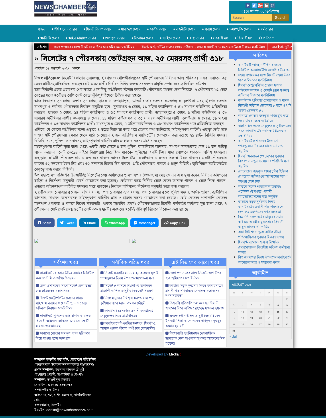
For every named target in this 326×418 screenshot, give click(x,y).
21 (269, 318)
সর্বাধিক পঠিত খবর (130, 262)
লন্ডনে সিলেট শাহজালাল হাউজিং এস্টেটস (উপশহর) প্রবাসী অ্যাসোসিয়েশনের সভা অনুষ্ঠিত (259, 191)
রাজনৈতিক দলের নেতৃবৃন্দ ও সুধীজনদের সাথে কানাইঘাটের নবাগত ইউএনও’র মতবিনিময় (264, 130)
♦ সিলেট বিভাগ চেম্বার (97, 28)
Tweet (69, 223)
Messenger (147, 223)
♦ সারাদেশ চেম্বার (129, 28)
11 (242, 311)
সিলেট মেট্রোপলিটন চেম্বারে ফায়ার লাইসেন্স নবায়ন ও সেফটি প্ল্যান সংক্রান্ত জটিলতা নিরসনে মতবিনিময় (196, 46)
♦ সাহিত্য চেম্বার (170, 37)
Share (47, 223)
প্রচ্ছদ (41, 28)
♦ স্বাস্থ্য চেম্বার (195, 37)
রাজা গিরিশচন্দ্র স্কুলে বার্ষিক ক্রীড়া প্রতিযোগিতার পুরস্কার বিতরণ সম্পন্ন (261, 234)
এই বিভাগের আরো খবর (195, 262)
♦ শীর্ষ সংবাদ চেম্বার (64, 28)
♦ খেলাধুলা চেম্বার (113, 37)
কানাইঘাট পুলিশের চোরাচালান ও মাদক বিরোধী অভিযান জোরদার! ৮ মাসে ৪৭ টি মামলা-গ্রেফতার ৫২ (63, 320)
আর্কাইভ (260, 272)
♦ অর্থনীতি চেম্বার (48, 37)
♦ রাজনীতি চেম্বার (184, 28)
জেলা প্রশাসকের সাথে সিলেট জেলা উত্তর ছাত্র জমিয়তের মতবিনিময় (87, 46)
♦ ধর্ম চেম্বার (265, 28)
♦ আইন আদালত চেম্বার (81, 37)
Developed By (163, 354)
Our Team (266, 37)
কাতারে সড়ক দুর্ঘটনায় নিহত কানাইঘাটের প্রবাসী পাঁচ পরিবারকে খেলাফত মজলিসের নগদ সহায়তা (194, 290)
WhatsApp (117, 223)
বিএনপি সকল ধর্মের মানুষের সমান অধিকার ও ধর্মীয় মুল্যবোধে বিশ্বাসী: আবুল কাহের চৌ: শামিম (261, 221)
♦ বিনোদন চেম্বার (142, 37)
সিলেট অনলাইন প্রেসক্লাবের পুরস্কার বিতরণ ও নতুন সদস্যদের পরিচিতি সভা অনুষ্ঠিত (263, 161)
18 (242, 318)
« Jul (233, 336)
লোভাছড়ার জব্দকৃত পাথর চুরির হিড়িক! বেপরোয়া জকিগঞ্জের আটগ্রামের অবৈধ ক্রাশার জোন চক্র (263, 176)
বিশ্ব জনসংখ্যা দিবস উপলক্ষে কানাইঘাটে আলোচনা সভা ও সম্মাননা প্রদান (264, 259)
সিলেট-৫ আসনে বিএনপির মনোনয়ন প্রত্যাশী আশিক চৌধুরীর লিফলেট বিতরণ (126, 288)
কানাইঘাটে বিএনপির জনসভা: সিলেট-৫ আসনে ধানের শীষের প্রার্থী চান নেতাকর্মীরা (128, 325)
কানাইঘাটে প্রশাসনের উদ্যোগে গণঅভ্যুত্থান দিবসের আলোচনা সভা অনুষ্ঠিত (260, 145)
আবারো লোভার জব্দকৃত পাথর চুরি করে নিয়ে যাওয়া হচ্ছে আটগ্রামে (63, 335)
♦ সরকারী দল (219, 37)
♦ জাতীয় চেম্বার (157, 28)
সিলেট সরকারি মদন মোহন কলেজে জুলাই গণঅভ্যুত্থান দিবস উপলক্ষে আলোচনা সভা (129, 275)
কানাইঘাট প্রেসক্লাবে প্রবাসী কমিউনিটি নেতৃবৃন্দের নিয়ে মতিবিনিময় (126, 313)
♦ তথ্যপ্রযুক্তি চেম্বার (239, 28)
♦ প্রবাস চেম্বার (211, 28)
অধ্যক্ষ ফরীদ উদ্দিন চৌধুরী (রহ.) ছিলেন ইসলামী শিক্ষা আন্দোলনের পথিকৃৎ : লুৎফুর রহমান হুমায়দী (193, 320)
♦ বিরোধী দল (243, 37)
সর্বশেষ (260, 55)
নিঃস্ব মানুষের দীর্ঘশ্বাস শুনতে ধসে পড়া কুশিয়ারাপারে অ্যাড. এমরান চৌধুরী (127, 300)
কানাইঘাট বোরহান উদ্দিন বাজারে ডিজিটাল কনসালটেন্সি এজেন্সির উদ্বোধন (65, 275)
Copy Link (177, 223)
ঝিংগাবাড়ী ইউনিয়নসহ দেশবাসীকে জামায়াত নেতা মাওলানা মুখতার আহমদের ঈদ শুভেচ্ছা (195, 338)
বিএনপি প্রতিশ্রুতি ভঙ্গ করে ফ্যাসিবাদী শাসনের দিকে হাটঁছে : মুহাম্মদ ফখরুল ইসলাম (194, 305)
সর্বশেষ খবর (65, 262)
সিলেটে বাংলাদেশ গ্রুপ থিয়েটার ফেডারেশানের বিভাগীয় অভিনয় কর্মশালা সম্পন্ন (264, 247)
